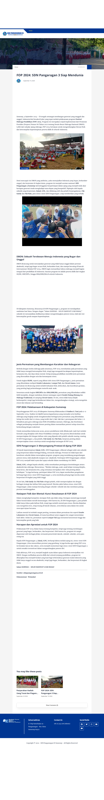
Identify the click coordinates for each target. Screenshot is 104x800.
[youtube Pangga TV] (96, 724)
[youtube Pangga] (82, 728)
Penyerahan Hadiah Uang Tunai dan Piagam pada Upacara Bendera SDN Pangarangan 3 (27, 692)
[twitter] (87, 724)
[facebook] (82, 724)
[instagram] (91, 724)
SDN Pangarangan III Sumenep (51, 743)
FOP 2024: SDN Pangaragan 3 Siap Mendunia (49, 692)
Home (16, 67)
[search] (93, 36)
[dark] (96, 35)
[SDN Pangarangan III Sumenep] (13, 33)
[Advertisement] (52, 14)
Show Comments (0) (52, 705)
